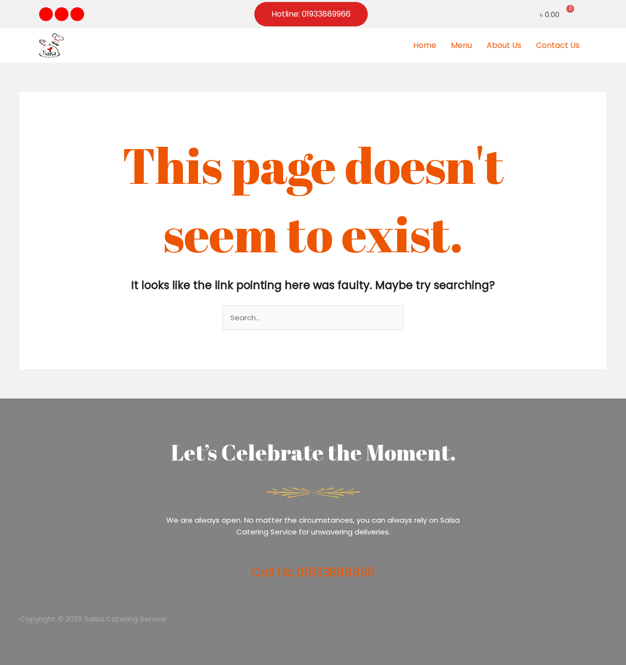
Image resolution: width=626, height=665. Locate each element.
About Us (504, 45)
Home (424, 45)
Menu (461, 45)
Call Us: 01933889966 (313, 572)
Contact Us (558, 45)
